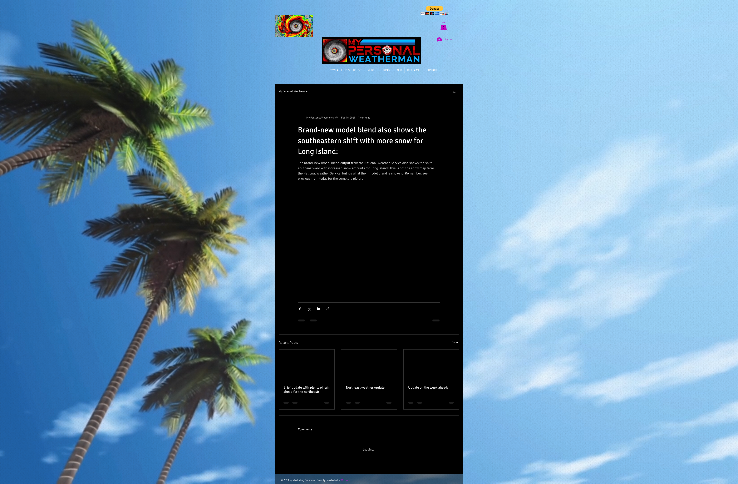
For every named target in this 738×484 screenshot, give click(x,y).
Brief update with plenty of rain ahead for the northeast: (306, 389)
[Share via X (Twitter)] (309, 309)
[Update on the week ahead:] (431, 365)
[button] (435, 10)
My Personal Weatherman (293, 91)
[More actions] (437, 118)
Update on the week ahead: (428, 387)
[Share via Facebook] (300, 309)
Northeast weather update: (366, 387)
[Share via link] (328, 309)
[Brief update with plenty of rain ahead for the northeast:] (306, 365)
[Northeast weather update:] (369, 365)
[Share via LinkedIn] (318, 309)
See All (455, 342)
